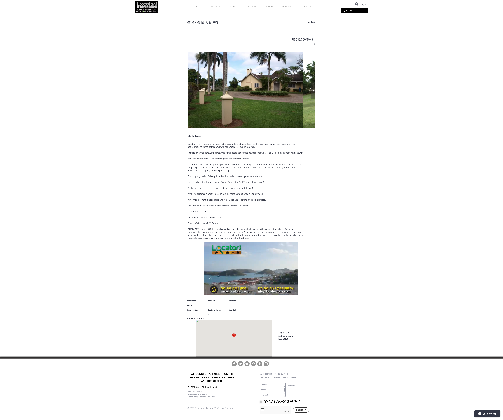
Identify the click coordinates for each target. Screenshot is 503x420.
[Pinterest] (253, 363)
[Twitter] (240, 363)
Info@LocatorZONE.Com (206, 223)
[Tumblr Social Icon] (259, 363)
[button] (288, 6)
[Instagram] (266, 363)
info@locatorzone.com (286, 336)
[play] (308, 55)
